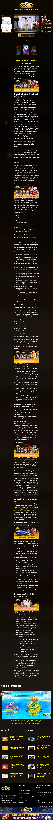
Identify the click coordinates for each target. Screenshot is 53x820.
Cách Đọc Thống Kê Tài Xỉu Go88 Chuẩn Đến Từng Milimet (43, 775)
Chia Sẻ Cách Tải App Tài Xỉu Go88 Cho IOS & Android (44, 766)
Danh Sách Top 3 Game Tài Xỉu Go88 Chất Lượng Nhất (43, 747)
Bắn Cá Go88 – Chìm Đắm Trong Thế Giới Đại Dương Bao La (26, 721)
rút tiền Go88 (30, 510)
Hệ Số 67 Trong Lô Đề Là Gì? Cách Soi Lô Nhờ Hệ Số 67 (17, 766)
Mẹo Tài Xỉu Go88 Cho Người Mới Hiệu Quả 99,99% (43, 738)
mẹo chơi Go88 (31, 156)
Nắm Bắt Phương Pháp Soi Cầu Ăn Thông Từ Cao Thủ (16, 775)
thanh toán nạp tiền (19, 510)
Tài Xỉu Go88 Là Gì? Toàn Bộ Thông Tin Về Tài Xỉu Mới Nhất (43, 756)
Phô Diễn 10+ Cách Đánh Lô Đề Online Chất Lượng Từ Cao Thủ (17, 747)
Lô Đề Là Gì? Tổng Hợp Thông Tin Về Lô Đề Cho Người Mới (17, 756)
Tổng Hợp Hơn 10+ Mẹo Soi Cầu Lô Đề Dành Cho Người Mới (17, 738)
